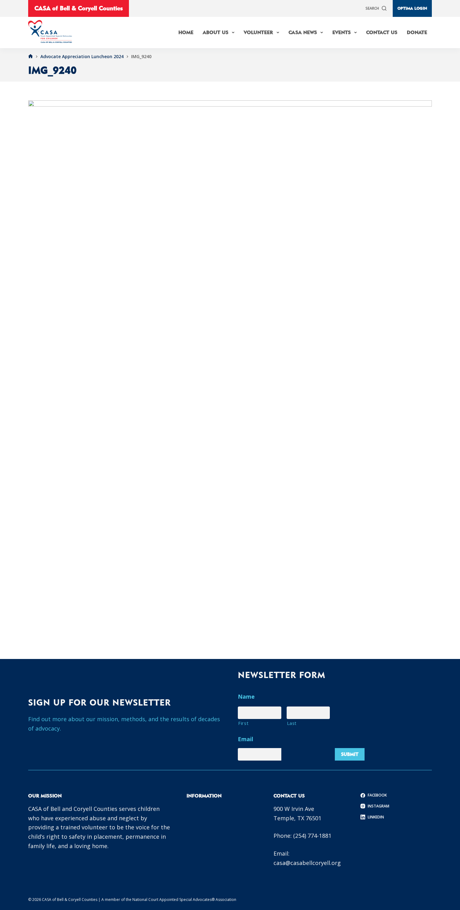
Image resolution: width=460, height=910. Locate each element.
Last (292, 723)
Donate (417, 32)
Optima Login (412, 8)
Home (185, 32)
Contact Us (381, 32)
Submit (349, 754)
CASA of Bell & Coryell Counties (78, 8)
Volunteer (258, 32)
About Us (215, 32)
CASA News (303, 32)
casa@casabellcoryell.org (307, 863)
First (243, 723)
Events (341, 32)
